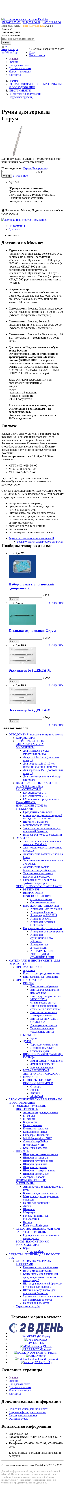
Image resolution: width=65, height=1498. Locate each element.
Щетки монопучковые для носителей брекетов (39, 1291)
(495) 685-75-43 (10, 22)
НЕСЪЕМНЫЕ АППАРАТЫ (41, 905)
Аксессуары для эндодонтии (40, 1112)
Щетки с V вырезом (35, 821)
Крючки (35, 1089)
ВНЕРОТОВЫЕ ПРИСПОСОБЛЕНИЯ (37, 894)
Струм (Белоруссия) (21, 97)
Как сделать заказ (19, 65)
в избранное (20, 175)
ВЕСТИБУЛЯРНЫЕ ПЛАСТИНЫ (37, 782)
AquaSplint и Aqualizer (29, 786)
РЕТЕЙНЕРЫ (31, 889)
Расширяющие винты (43, 1025)
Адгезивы (29, 970)
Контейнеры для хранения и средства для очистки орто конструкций (40, 1277)
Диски (27, 1206)
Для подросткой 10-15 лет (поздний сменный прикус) (40, 765)
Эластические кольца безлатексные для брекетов (39, 868)
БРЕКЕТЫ (29, 1034)
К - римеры (30, 1122)
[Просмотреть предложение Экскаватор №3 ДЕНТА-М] (22, 663)
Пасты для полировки (36, 1202)
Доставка (14, 229)
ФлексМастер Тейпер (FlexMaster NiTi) (36, 1143)
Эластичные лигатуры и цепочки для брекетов (38, 875)
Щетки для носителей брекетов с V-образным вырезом (42, 1285)
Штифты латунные (35, 1167)
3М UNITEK (36, 1342)
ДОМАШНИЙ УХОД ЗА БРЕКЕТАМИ (31, 807)
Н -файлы (29, 1118)
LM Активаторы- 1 (35, 792)
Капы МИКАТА (26, 802)
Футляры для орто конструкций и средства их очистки (42, 817)
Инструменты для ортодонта (40, 976)
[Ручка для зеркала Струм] (16, 155)
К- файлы (29, 1115)
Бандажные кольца (41, 1067)
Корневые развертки (35, 1147)
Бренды (13, 61)
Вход (32, 52)
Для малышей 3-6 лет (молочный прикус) (36, 752)
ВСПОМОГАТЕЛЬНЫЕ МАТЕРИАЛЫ (31, 1182)
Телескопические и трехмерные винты (42, 1030)
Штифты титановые (35, 1157)
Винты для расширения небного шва (44, 991)
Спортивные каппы (42, 902)
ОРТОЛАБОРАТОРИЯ (30, 979)
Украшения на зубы (28, 1306)
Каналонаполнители (35, 1131)
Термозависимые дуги (44, 1044)
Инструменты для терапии (25, 93)
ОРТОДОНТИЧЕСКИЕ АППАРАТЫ (39, 886)
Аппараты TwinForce (43, 912)
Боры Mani (37, 1251)
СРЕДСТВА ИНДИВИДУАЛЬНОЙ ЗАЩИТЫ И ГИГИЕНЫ (38, 1230)
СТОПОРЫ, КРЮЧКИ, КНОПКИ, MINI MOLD (38, 1082)
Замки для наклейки (42, 1063)
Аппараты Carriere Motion (46, 908)
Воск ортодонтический (37, 1270)
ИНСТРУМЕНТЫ (20, 90)
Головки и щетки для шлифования (36, 1217)
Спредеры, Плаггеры (36, 1134)
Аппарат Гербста (40, 918)
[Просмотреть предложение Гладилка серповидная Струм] (22, 623)
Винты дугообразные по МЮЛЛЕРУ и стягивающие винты (45, 999)
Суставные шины (41, 899)
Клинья (27, 1222)
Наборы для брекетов (36, 1302)
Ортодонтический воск (37, 812)
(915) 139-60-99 (31, 22)
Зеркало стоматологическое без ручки (40, 541)
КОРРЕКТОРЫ (25, 737)
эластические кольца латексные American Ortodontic (42, 843)
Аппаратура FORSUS (43, 915)
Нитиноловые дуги (42, 1047)
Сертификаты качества (23, 1415)
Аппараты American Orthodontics (42, 923)
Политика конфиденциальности (28, 1408)
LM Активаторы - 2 (35, 795)
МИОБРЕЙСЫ (25, 747)
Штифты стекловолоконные (40, 1154)
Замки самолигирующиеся (46, 1060)
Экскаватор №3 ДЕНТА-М (30, 670)
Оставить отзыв (18, 1418)
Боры (26, 1247)
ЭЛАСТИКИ (24, 837)
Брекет (34, 1038)
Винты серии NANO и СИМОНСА (44, 1020)
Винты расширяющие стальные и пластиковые (45, 1007)
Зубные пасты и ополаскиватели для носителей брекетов (43, 1298)
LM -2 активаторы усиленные (41, 799)
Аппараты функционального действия (41, 938)
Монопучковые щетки (37, 824)
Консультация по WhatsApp (9, 51)
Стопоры (36, 1086)
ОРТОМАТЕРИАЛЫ (29, 967)
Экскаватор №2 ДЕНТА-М (30, 710)
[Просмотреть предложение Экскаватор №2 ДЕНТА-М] (22, 703)
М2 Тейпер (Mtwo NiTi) (37, 1138)
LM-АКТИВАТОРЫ (28, 789)
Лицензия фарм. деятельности (27, 1412)
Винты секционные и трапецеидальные (43, 1014)
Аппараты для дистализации (39, 946)
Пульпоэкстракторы (35, 1128)
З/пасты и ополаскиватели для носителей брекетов (41, 830)
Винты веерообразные (44, 986)
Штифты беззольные (36, 1173)
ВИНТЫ (28, 983)
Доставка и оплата (20, 68)
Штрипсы (29, 1209)
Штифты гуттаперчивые (38, 1160)
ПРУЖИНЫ (30, 1076)
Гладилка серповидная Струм (32, 630)
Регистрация (37, 55)
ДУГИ (27, 1041)
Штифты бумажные (35, 1164)
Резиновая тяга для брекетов (40, 1267)
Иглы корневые (32, 1125)
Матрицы (29, 1212)
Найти (6, 42)
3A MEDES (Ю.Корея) (36, 1336)
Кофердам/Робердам (35, 1225)
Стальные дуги (39, 1050)
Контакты (15, 74)
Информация (17, 225)
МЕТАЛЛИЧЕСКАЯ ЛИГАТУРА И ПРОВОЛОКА (41, 1072)
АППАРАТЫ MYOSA (30, 744)
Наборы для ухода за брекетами (42, 834)
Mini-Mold (36, 1096)
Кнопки (35, 1092)
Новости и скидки (20, 71)
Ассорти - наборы (34, 1176)
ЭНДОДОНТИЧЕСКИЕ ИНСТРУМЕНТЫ (31, 1107)
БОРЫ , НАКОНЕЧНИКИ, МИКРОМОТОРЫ (32, 1243)
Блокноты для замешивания (40, 1193)
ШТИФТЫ (22, 1151)
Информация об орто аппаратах (42, 928)
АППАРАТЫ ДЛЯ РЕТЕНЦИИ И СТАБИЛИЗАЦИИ (42, 954)
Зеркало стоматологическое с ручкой (31, 538)
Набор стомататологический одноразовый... (31, 586)
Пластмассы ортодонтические (41, 973)
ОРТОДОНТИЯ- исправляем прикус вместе (36, 734)
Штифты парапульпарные (39, 1170)
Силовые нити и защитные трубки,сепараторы (40, 881)
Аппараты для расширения (47, 931)
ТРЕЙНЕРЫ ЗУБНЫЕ (30, 740)
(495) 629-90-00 (51, 22)
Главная (13, 58)
